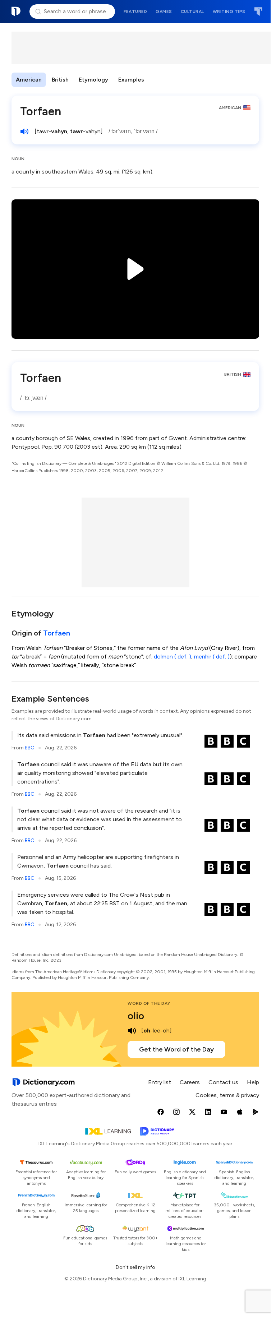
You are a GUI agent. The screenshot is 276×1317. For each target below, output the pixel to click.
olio (136, 1015)
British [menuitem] (60, 79)
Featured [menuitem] (135, 11)
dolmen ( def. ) (172, 656)
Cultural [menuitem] (192, 11)
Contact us (223, 1082)
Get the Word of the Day (176, 1049)
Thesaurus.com (258, 11)
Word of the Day (149, 1003)
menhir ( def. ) (212, 656)
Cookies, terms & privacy (227, 1095)
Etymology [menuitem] (93, 79)
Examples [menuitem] (131, 79)
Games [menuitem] (164, 11)
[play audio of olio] (132, 1030)
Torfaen (56, 633)
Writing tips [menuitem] (229, 11)
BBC (29, 748)
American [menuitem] (29, 79)
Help (253, 1082)
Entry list (159, 1082)
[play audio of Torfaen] (24, 131)
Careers (190, 1082)
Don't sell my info (135, 1267)
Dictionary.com (16, 11)
